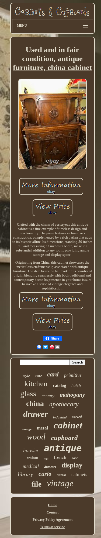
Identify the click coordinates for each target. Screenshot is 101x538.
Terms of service (52, 527)
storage (27, 429)
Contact (52, 512)
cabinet (68, 425)
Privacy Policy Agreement (52, 520)
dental (61, 475)
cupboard (64, 437)
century (48, 396)
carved (77, 417)
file (36, 484)
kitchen (36, 383)
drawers (50, 467)
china (35, 403)
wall (46, 458)
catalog (59, 385)
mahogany (72, 395)
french (60, 457)
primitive (73, 375)
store (38, 376)
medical (31, 466)
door (75, 458)
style (26, 376)
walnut (32, 458)
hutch (76, 385)
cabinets (79, 474)
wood (36, 436)
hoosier (31, 450)
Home (52, 505)
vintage (60, 483)
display (71, 465)
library (25, 474)
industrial (60, 417)
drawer (35, 414)
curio (45, 473)
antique (63, 448)
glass (28, 393)
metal (42, 428)
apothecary (64, 404)
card (53, 374)
